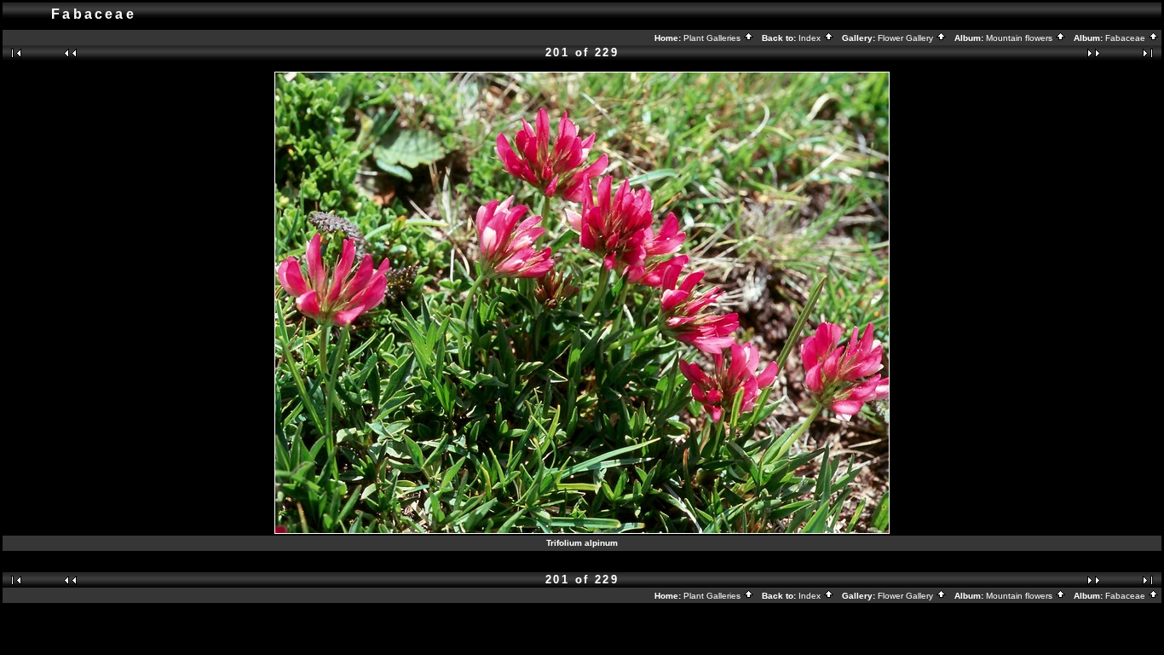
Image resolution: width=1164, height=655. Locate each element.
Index (810, 38)
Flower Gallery (907, 38)
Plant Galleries (713, 38)
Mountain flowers (1020, 38)
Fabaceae (1126, 38)
